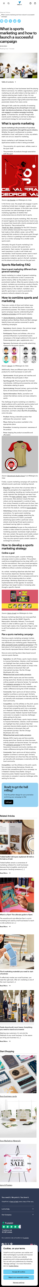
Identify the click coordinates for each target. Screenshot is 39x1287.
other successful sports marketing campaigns (17, 645)
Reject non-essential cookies (19, 1277)
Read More (3, 873)
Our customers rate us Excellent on (15, 1237)
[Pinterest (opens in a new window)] (11, 1244)
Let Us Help (6, 1209)
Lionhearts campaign (13, 684)
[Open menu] (4, 3)
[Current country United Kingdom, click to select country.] (33, 1244)
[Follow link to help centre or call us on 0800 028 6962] (30, 3)
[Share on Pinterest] (6, 21)
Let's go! (9, 802)
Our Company (6, 1215)
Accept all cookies (18, 1272)
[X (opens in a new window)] (8, 1244)
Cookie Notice (13, 1266)
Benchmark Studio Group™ (16, 476)
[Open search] (8, 3)
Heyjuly (9, 366)
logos (25, 496)
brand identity (31, 508)
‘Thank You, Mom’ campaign (11, 227)
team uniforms (17, 496)
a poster (20, 515)
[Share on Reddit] (14, 21)
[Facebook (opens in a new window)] (3, 1244)
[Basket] (35, 3)
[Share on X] (10, 21)
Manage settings (18, 1282)
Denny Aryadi (11, 613)
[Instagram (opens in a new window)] (6, 1244)
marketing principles (9, 314)
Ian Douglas (11, 200)
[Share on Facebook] (1, 21)
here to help (14, 1201)
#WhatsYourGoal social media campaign (17, 674)
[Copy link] (19, 21)
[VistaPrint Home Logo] (19, 3)
